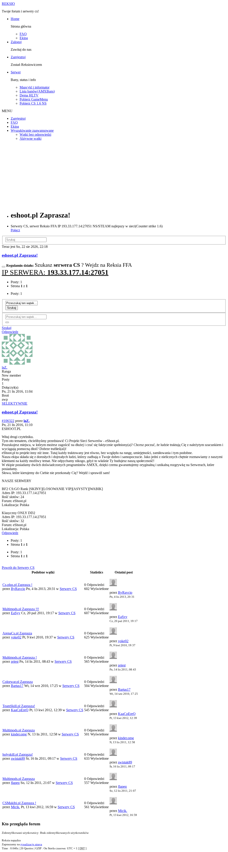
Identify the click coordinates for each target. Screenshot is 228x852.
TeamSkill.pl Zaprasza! (18, 706)
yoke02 (16, 637)
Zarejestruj (18, 57)
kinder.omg (19, 734)
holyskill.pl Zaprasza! (17, 754)
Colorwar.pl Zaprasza (17, 682)
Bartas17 (17, 686)
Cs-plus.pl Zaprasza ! (17, 585)
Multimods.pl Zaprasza (18, 730)
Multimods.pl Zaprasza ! (19, 657)
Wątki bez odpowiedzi (35, 134)
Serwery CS (68, 589)
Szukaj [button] (6, 328)
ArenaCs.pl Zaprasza (17, 633)
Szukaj (11, 307)
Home (15, 19)
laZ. (4, 367)
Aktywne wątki (30, 138)
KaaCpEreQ (19, 710)
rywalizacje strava (31, 844)
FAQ (23, 34)
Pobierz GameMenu (34, 99)
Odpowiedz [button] (10, 332)
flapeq (15, 783)
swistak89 (18, 758)
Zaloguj (16, 42)
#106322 (8, 421)
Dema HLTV (29, 95)
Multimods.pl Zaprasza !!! (20, 609)
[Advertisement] (114, 175)
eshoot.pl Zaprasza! (20, 255)
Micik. (15, 807)
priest (14, 661)
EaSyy (15, 613)
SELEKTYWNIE (14, 403)
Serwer (16, 72)
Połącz (15, 230)
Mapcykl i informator (34, 87)
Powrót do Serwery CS (18, 567)
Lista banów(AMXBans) (37, 91)
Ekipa (24, 38)
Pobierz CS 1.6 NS (33, 103)
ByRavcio (18, 589)
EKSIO (8, 4)
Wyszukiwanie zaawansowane (32, 130)
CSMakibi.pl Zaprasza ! (19, 803)
